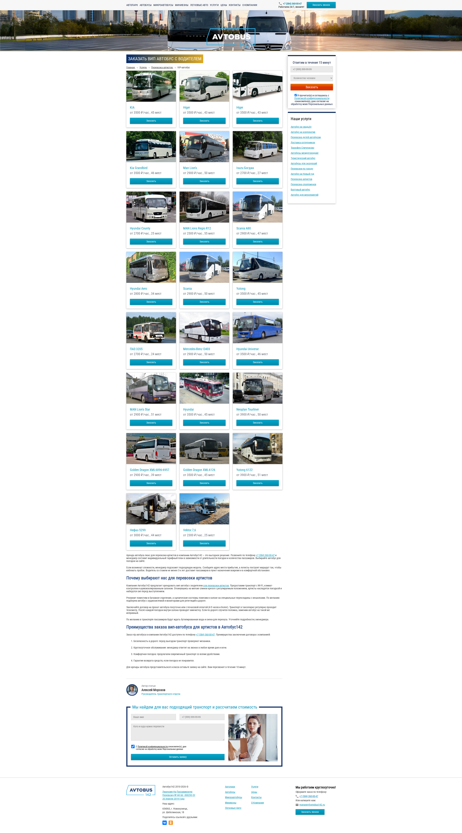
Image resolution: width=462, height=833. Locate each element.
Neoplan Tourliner (247, 409)
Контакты (235, 5)
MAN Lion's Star (140, 409)
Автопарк (132, 5)
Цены (224, 5)
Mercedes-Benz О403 (196, 349)
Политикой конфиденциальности (311, 98)
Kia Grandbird (138, 168)
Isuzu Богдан (245, 168)
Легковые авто (199, 5)
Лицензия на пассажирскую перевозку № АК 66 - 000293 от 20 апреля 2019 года (178, 795)
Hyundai (188, 409)
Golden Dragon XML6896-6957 (149, 470)
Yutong (240, 288)
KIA (132, 107)
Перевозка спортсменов (303, 184)
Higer (186, 107)
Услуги (214, 5)
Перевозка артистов (301, 179)
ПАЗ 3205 (136, 349)
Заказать (151, 120)
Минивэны (181, 5)
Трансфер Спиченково (302, 147)
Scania (187, 288)
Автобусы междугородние (305, 153)
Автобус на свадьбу (301, 126)
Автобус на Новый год (302, 173)
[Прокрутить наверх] (11, 824)
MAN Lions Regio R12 (197, 228)
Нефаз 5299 (138, 530)
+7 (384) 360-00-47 (292, 3)
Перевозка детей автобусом (306, 137)
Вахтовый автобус (300, 189)
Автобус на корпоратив (303, 132)
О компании (249, 5)
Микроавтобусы (163, 5)
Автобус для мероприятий (304, 194)
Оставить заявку (178, 756)
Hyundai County (140, 228)
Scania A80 (243, 228)
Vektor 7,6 (189, 530)
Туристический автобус (303, 158)
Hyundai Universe (247, 349)
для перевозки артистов (216, 585)
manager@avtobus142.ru (312, 804)
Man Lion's (190, 168)
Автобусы (146, 5)
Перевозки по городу (302, 168)
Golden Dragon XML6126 (199, 470)
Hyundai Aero (138, 288)
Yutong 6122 (244, 470)
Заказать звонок (321, 4)
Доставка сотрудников (303, 142)
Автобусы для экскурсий (304, 163)
